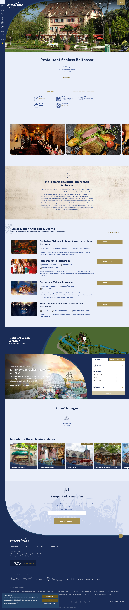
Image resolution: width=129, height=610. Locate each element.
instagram (75, 601)
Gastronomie (87, 3)
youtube (89, 601)
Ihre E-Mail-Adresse (67, 509)
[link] (121, 536)
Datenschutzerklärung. (11, 603)
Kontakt (40, 546)
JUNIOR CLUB (104, 591)
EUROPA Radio (86, 591)
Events (78, 3)
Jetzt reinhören (29, 563)
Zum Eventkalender (114, 232)
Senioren (96, 381)
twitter (84, 601)
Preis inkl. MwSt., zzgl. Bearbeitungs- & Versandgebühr (26, 554)
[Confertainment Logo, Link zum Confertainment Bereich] (54, 579)
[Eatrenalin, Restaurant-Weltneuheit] (85, 579)
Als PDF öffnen (65, 105)
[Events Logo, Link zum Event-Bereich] (39, 579)
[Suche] (2, 6)
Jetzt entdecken (110, 242)
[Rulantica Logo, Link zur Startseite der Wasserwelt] (15, 579)
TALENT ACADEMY (76, 594)
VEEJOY (87, 594)
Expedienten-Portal (60, 594)
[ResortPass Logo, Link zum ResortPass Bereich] (98, 579)
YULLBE (75, 591)
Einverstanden (49, 596)
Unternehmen (15, 591)
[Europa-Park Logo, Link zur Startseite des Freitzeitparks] (15, 3)
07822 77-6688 (119, 601)
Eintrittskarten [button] (100, 359)
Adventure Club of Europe (102, 594)
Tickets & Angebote (100, 3)
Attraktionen (61, 3)
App (27, 546)
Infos (110, 3)
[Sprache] (2, 43)
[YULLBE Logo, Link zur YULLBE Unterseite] (69, 579)
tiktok (80, 601)
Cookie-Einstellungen (49, 603)
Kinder (96, 378)
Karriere (61, 591)
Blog (95, 591)
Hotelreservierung (28, 591)
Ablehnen (49, 600)
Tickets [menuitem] (122, 2)
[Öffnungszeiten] (2, 10)
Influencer (54, 546)
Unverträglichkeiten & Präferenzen (83, 92)
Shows (70, 3)
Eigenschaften (50, 92)
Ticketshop (41, 591)
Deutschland (42, 98)
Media (68, 591)
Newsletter (14, 546)
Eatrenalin (115, 591)
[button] (2, 2)
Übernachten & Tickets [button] (117, 359)
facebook (71, 601)
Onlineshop (51, 591)
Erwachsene (97, 375)
